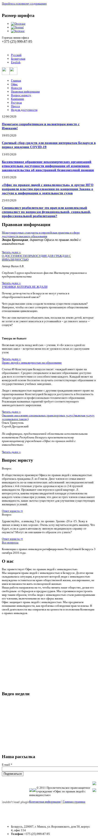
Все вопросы (10, 542)
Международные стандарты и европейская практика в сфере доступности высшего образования (41, 234)
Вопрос (7, 468)
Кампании (17, 99)
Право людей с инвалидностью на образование (32, 362)
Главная (16, 80)
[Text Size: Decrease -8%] (18, 23)
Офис (14, 84)
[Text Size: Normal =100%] (17, 27)
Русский (16, 55)
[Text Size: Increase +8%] (18, 31)
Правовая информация (25, 91)
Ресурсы (16, 102)
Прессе (15, 106)
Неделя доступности (24, 110)
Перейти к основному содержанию (24, 3)
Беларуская (18, 58)
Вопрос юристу (21, 95)
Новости (16, 88)
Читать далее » (11, 252)
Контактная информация (45, 801)
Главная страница (74, 801)
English (16, 62)
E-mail (7, 764)
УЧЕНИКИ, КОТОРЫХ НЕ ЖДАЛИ (24, 286)
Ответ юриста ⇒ (12, 511)
